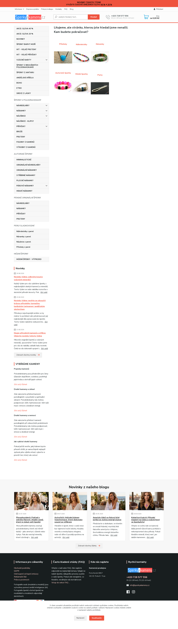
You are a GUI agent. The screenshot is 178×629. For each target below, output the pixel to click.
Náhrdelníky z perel (25, 231)
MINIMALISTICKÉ (23, 159)
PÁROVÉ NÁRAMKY (25, 186)
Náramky (100, 44)
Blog (71, 9)
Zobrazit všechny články (87, 546)
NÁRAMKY (21, 111)
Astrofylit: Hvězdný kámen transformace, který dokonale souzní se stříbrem (68, 519)
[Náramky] (100, 57)
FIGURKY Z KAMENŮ (25, 142)
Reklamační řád (20, 577)
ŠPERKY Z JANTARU (25, 72)
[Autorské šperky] (63, 86)
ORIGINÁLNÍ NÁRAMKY (26, 170)
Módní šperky (81, 74)
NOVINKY (20, 39)
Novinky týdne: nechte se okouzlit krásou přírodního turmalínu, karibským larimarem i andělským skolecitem (30, 305)
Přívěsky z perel (23, 247)
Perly (99, 75)
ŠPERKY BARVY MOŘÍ (25, 44)
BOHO (19, 83)
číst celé (43, 292)
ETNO (19, 88)
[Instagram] (134, 592)
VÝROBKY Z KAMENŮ (25, 147)
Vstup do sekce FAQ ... (60, 582)
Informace (18, 9)
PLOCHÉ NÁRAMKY (24, 180)
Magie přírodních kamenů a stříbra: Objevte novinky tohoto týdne (30, 334)
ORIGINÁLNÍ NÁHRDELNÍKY (28, 165)
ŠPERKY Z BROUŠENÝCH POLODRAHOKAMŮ (27, 66)
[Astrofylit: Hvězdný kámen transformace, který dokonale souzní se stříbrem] (70, 501)
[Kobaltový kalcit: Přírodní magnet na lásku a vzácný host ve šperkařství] (146, 501)
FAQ (65, 9)
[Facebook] (129, 592)
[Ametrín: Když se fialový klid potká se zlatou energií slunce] (108, 501)
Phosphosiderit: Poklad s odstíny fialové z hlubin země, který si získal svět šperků (30, 519)
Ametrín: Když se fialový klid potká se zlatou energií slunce (107, 518)
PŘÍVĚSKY (20, 126)
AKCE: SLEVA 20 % (24, 34)
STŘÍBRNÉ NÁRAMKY (25, 175)
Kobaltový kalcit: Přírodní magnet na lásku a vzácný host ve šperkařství (145, 519)
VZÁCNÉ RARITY (23, 60)
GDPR (16, 571)
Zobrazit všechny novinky (26, 355)
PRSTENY (20, 137)
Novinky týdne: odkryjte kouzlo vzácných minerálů (28, 278)
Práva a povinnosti (21, 579)
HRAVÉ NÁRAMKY (24, 191)
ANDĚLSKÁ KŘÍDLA (25, 77)
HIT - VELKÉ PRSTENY (26, 49)
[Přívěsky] (63, 57)
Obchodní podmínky (22, 568)
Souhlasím (97, 618)
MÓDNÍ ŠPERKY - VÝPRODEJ (28, 259)
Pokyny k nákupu (47, 9)
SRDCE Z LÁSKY (23, 93)
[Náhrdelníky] (81, 57)
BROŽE (19, 131)
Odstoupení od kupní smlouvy (26, 574)
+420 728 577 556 (119, 16)
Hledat (93, 17)
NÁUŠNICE (21, 116)
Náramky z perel (23, 236)
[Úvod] (32, 17)
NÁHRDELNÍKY (22, 105)
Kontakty (59, 9)
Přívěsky (63, 44)
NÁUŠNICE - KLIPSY (25, 121)
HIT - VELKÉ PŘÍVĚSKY (26, 54)
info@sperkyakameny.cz (139, 585)
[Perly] (100, 88)
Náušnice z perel (23, 242)
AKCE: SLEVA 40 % (24, 28)
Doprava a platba (32, 9)
